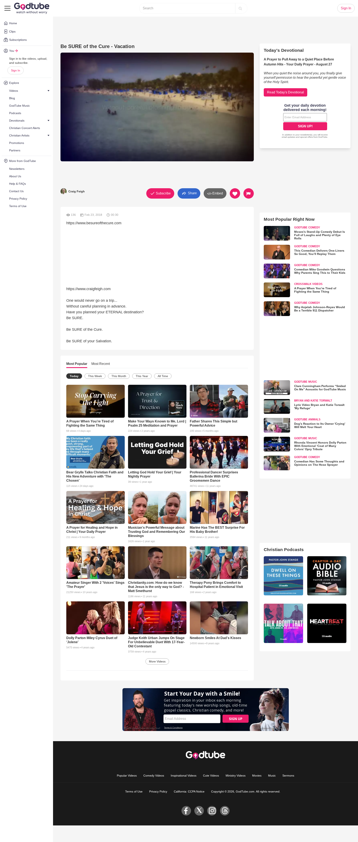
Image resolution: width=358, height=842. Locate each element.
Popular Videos (127, 775)
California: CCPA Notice (189, 791)
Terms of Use (134, 791)
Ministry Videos (236, 775)
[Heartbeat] (326, 623)
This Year (142, 376)
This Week (95, 376)
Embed (217, 193)
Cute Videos (211, 775)
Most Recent (100, 364)
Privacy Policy (158, 791)
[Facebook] (186, 810)
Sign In (15, 70)
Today (74, 376)
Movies (256, 775)
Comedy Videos (153, 775)
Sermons (288, 775)
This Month (118, 376)
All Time (163, 376)
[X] (199, 810)
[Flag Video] (248, 193)
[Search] (240, 8)
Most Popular (76, 364)
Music (272, 775)
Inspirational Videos (183, 775)
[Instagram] (212, 810)
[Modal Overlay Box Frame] (305, 121)
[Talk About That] (283, 623)
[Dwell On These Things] (283, 575)
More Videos (157, 661)
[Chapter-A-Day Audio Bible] (326, 575)
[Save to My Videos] (235, 193)
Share (192, 193)
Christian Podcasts (284, 549)
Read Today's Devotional (285, 92)
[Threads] (225, 810)
